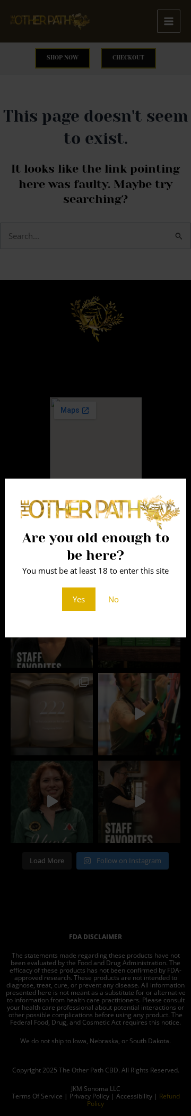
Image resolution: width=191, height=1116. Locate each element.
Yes (79, 599)
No (113, 599)
